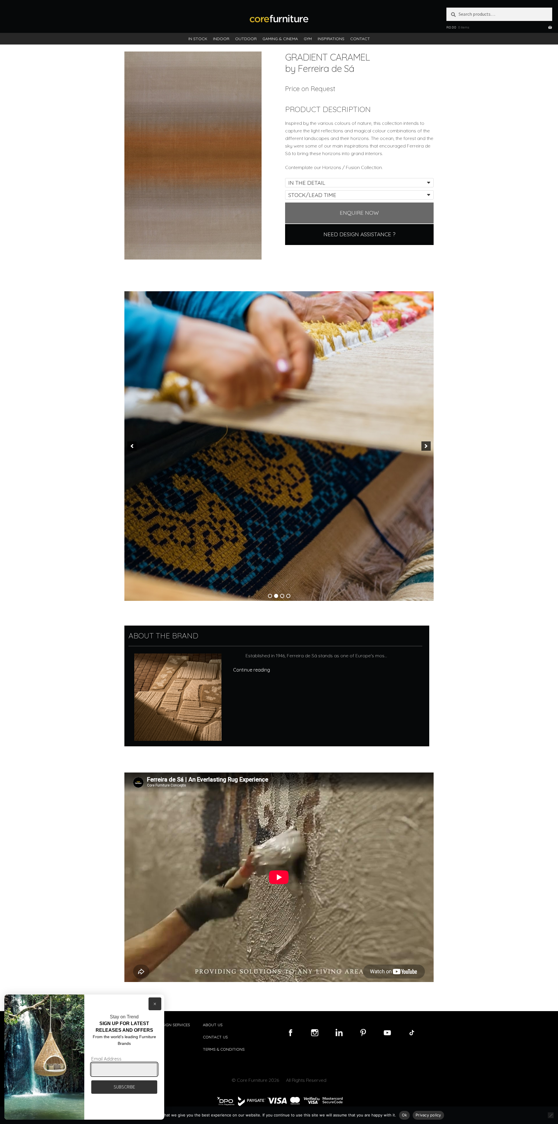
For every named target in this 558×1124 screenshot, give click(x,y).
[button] (132, 446)
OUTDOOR (246, 38)
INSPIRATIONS (331, 38)
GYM (308, 38)
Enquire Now (359, 212)
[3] (282, 596)
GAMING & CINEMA (280, 38)
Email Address (106, 1059)
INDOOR (221, 38)
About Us (213, 1024)
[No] (551, 1115)
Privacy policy (428, 1115)
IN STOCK (197, 38)
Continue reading (251, 670)
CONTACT (360, 38)
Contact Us (215, 1036)
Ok (404, 1115)
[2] (276, 596)
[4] (288, 596)
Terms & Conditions (224, 1049)
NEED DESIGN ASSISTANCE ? (359, 234)
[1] (270, 596)
